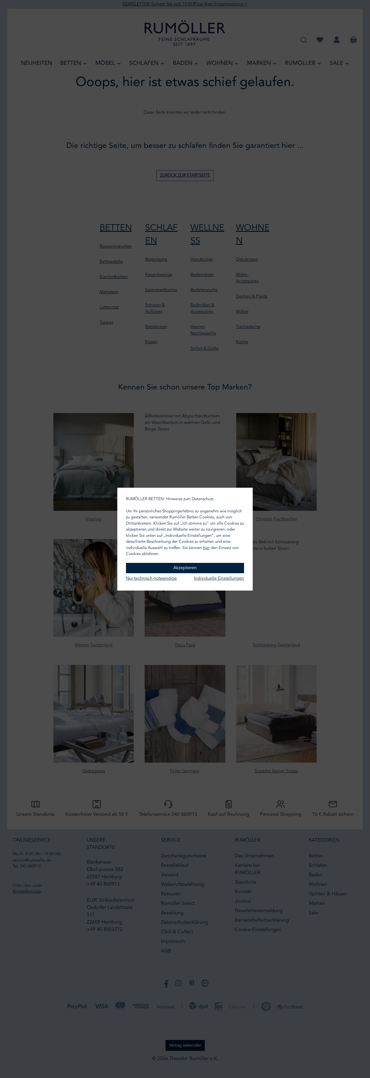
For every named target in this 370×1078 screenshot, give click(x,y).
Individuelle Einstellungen (219, 578)
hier (206, 548)
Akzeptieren (185, 568)
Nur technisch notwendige (151, 578)
